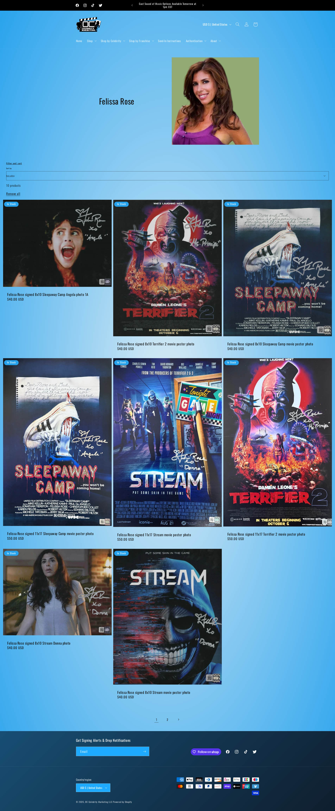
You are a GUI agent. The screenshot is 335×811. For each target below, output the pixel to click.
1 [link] (156, 719)
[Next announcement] (203, 5)
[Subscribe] (144, 751)
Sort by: (9, 168)
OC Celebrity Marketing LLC (98, 801)
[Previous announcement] (132, 5)
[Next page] (178, 719)
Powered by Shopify (122, 801)
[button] (91, 40)
